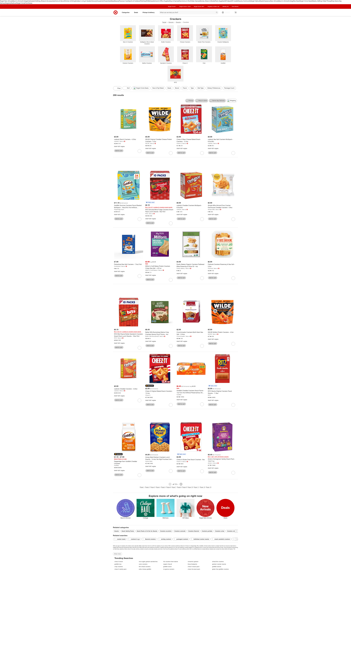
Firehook (210, 268)
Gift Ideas (227, 1)
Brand (177, 88)
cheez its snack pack (194, 569)
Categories (126, 12)
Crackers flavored (193, 531)
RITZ (146, 213)
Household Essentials (104, 1)
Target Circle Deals (306, 1)
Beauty (116, 1)
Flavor (185, 88)
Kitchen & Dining (69, 1)
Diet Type (201, 88)
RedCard (14, 3)
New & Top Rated (158, 88)
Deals (261, 1)
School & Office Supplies (161, 1)
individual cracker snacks (201, 539)
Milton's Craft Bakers (151, 270)
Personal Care (123, 1)
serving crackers (166, 539)
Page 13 (208, 487)
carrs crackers (143, 564)
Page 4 (158, 487)
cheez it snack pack (193, 566)
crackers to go (135, 539)
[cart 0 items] (236, 12)
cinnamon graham (193, 561)
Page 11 (196, 487)
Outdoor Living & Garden (83, 1)
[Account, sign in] (226, 12)
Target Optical (255, 1)
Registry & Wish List (213, 6)
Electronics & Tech (185, 1)
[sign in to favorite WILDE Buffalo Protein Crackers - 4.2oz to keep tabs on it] (233, 344)
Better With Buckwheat (152, 336)
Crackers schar (219, 531)
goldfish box (117, 564)
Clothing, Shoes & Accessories (45, 1)
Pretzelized (117, 266)
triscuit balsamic (192, 564)
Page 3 (152, 487)
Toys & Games (174, 1)
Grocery (94, 1)
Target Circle (21, 3)
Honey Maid (148, 461)
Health (145, 1)
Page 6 (168, 487)
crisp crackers (118, 566)
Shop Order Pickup (325, 1)
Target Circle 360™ (199, 6)
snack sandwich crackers (222, 539)
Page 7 (174, 487)
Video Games (195, 1)
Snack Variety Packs (128, 531)
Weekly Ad (315, 1)
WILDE (147, 143)
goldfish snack (167, 566)
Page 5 (163, 487)
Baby (112, 1)
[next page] (181, 484)
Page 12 (202, 487)
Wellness (150, 1)
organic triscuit (167, 564)
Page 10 (190, 487)
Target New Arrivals (6, 1)
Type (192, 88)
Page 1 (142, 487)
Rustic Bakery (181, 268)
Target (164, 22)
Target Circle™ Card (184, 6)
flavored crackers (150, 539)
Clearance (266, 1)
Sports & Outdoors (134, 1)
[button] (150, 202)
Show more (117, 554)
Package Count (229, 88)
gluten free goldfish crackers (220, 569)
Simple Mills (211, 209)
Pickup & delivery (148, 12)
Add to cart (118, 150)
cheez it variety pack (120, 569)
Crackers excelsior (166, 531)
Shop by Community (244, 1)
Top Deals (296, 1)
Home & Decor (59, 1)
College (25, 1)
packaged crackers (182, 539)
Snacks (178, 22)
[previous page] (170, 484)
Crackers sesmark (179, 531)
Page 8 (179, 487)
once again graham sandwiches (148, 561)
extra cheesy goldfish (145, 569)
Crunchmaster (181, 336)
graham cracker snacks (219, 564)
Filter (119, 88)
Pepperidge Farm (119, 209)
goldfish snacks (216, 566)
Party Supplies (219, 1)
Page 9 (184, 487)
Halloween (31, 1)
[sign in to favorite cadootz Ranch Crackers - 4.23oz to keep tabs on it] (139, 151)
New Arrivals (274, 1)
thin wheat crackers (144, 566)
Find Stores (28, 3)
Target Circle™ (172, 6)
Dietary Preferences (213, 88)
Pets (141, 1)
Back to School (18, 1)
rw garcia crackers (168, 569)
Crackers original (232, 531)
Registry (8, 3)
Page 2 (147, 487)
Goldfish (179, 394)
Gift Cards (234, 1)
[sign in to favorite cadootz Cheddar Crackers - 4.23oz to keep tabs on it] (139, 400)
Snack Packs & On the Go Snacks (147, 531)
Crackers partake (207, 531)
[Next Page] (236, 88)
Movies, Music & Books (207, 1)
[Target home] (115, 12)
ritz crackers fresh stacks (170, 561)
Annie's (210, 463)
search (217, 12)
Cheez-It (179, 143)
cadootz (116, 141)
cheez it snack (118, 561)
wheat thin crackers (218, 561)
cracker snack (121, 539)
